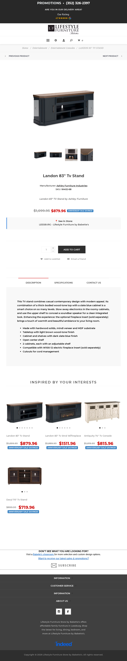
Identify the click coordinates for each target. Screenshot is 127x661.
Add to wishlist (52, 259)
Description (33, 282)
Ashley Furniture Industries (72, 185)
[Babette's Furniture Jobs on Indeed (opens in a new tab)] (64, 646)
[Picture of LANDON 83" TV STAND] (40, 155)
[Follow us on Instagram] (59, 612)
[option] (40, 156)
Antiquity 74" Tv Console (98, 435)
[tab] (33, 282)
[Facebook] (68, 612)
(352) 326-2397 (78, 3)
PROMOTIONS (49, 3)
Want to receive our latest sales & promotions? (63, 558)
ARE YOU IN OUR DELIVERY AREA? (63, 9)
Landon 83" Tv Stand (18, 435)
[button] (17, 427)
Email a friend (78, 259)
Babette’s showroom (43, 554)
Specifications (63, 282)
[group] (24, 412)
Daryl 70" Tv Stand (16, 499)
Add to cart (72, 249)
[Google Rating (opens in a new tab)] (63, 20)
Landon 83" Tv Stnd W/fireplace (63, 435)
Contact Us (94, 282)
